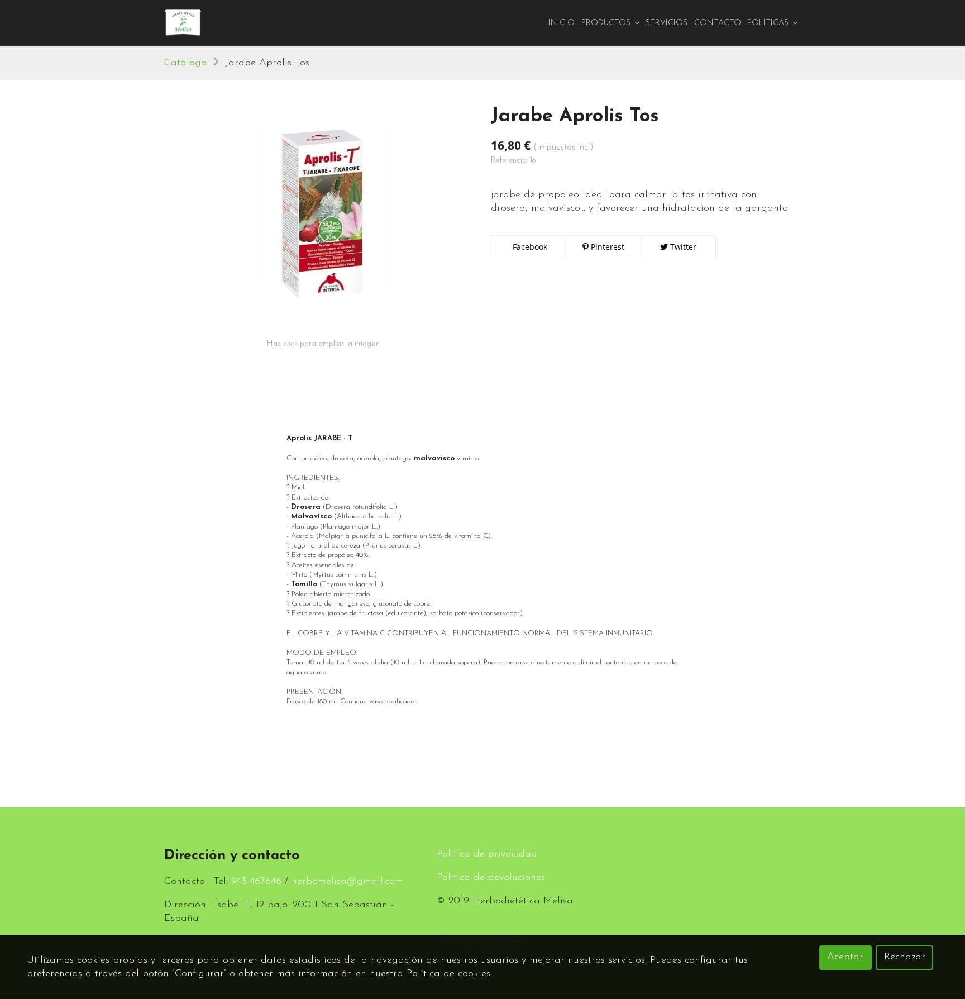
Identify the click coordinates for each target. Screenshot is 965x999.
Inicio (561, 23)
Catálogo (185, 63)
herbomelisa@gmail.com (347, 882)
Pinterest (606, 246)
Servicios (666, 23)
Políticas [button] (769, 23)
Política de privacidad (487, 854)
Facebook (528, 246)
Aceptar (845, 957)
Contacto (717, 23)
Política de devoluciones (491, 878)
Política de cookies (448, 974)
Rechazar (904, 957)
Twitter (682, 246)
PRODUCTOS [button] (607, 23)
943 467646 (256, 882)
